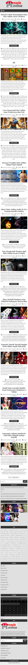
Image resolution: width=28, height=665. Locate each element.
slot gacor (11, 153)
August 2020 (4, 589)
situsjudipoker (7, 247)
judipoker (13, 246)
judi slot (8, 51)
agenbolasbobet (4, 288)
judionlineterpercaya (21, 472)
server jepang (11, 52)
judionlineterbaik (12, 472)
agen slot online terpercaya (16, 531)
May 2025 (3, 565)
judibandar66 (5, 472)
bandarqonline (21, 336)
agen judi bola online (9, 199)
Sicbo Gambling (14, 379)
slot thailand (21, 157)
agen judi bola (4, 529)
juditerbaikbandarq (22, 339)
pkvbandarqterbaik (13, 340)
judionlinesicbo (13, 382)
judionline (8, 246)
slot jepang (4, 154)
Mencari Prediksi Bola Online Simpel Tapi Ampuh (14, 164)
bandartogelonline (5, 425)
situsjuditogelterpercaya (19, 428)
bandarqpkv (22, 337)
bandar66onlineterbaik (9, 470)
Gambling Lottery (14, 423)
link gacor (9, 148)
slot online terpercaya (11, 57)
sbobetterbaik (21, 294)
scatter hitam (4, 52)
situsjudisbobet (18, 295)
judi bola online (15, 202)
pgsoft (3, 150)
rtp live (14, 150)
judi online (3, 51)
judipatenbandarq (13, 339)
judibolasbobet (16, 291)
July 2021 (3, 575)
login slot (19, 51)
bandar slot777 (23, 50)
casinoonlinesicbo (16, 381)
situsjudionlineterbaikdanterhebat (17, 473)
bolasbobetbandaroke (6, 289)
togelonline (17, 429)
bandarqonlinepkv (7, 337)
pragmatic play (9, 150)
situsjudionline (20, 384)
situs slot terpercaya (9, 54)
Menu (4, 10)
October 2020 (4, 587)
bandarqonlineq (15, 337)
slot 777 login (22, 54)
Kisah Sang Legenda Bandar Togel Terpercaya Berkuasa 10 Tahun (14, 390)
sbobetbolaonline (8, 294)
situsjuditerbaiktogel (8, 428)
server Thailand (18, 52)
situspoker (13, 247)
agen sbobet (6, 201)
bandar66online (23, 469)
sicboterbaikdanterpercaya (10, 384)
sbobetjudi (14, 294)
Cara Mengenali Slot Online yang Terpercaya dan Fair (14, 111)
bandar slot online (15, 50)
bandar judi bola (13, 201)
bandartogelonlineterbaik (16, 425)
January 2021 (4, 579)
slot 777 (16, 54)
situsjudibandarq (22, 340)
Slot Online (9, 48)
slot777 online (21, 58)
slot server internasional (12, 157)
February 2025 (4, 570)
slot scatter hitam (21, 57)
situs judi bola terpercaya (16, 205)
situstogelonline (11, 429)
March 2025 (3, 568)
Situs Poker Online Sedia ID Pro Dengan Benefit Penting (14, 210)
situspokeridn (20, 247)
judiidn (4, 246)
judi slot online (13, 51)
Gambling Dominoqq (5, 648)
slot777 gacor (14, 58)
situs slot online (8, 151)
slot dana (7, 153)
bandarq (21, 334)
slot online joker (16, 56)
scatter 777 (24, 51)
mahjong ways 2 (15, 148)
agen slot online (20, 48)
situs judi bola (9, 204)
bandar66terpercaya (19, 470)
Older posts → (15, 477)
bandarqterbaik (5, 339)
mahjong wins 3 (22, 148)
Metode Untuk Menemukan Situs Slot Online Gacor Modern (14, 15)
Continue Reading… (14, 45)
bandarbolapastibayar (22, 288)
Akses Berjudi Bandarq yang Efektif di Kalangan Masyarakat (14, 300)
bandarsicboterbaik (6, 381)
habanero (13, 147)
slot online (9, 56)
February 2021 (4, 577)
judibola (18, 289)
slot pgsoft (20, 156)
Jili (14, 62)
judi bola (9, 202)
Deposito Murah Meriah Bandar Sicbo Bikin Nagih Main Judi (14, 345)
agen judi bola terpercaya (20, 199)
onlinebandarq (5, 340)
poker (17, 246)
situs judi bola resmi (16, 544)
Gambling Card (11, 244)
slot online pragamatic (15, 556)
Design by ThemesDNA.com (14, 662)
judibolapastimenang (8, 291)
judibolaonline (24, 289)
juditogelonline (12, 426)
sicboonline (20, 382)
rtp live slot (19, 150)
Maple (18, 19)
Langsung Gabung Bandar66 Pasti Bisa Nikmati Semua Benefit (14, 435)
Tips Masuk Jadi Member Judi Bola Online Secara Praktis (14, 252)
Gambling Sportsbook (12, 198)
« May (2, 618)
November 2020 (4, 584)
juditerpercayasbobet (18, 292)
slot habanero (17, 153)
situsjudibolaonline (10, 295)
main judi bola (23, 539)
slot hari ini (23, 153)
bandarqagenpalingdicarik (12, 336)
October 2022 (4, 572)
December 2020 (4, 582)
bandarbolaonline (12, 288)
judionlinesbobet (8, 292)
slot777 (9, 58)
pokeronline (22, 246)
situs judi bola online (17, 204)
